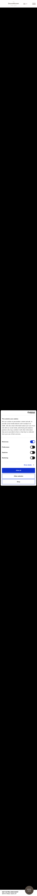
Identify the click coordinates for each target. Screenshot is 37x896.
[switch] (32, 447)
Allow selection (18, 476)
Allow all (18, 470)
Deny (18, 481)
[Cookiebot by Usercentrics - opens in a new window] (27, 413)
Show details (28, 465)
